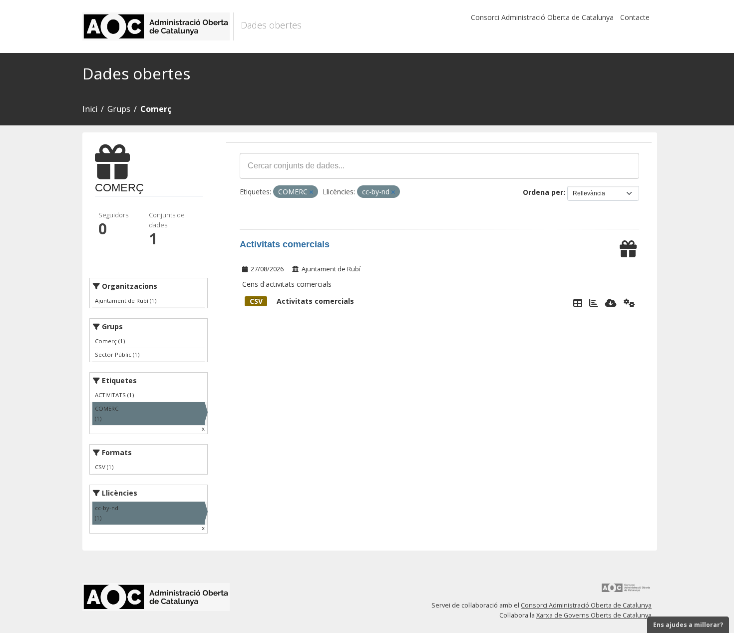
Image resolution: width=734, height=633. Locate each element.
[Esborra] (311, 192)
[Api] (629, 302)
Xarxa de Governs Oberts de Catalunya (594, 615)
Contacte (635, 17)
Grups (118, 108)
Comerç (155, 108)
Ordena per (543, 192)
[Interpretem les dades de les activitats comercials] (593, 302)
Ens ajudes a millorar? (688, 625)
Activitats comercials (285, 244)
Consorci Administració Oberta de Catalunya (542, 17)
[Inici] (158, 26)
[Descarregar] (611, 302)
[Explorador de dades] (577, 302)
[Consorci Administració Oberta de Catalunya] (626, 591)
